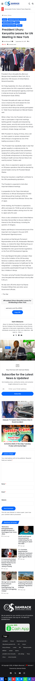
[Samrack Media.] (12, 3)
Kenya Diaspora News (9, 25)
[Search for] (33, 4)
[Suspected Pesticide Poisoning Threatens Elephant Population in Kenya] (26, 576)
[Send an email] (12, 41)
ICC (19, 644)
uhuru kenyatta (12, 657)
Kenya (17, 22)
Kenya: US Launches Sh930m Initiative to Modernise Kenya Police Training (16, 355)
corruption (5, 641)
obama (17, 650)
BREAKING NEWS (8, 22)
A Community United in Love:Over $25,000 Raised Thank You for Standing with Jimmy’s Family (8, 562)
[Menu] (2, 4)
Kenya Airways (6, 647)
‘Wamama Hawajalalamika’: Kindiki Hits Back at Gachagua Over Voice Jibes (9, 530)
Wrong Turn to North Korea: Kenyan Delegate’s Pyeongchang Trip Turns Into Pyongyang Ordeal (8, 586)
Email (3, 492)
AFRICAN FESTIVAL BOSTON (17, 19)
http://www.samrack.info (8, 644)
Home (5, 15)
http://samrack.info (21, 641)
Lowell (14, 647)
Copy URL (17, 312)
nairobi (11, 650)
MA (20, 647)
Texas (28, 654)
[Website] (14, 335)
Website (3, 500)
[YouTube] (21, 335)
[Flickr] (19, 335)
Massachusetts (27, 647)
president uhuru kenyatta (8, 654)
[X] (16, 335)
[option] (17, 350)
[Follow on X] (11, 41)
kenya (24, 644)
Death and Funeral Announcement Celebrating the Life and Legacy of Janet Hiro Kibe (25, 539)
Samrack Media (21, 668)
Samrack (30, 665)
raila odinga (21, 654)
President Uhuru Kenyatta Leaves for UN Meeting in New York (17, 301)
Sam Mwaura (6, 41)
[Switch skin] (29, 4)
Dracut (12, 641)
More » (20, 332)
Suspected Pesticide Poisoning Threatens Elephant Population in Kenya (25, 584)
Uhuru (4, 657)
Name (3, 484)
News (19, 25)
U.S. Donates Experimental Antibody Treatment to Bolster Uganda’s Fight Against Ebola (25, 553)
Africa (9, 15)
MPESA (4, 650)
